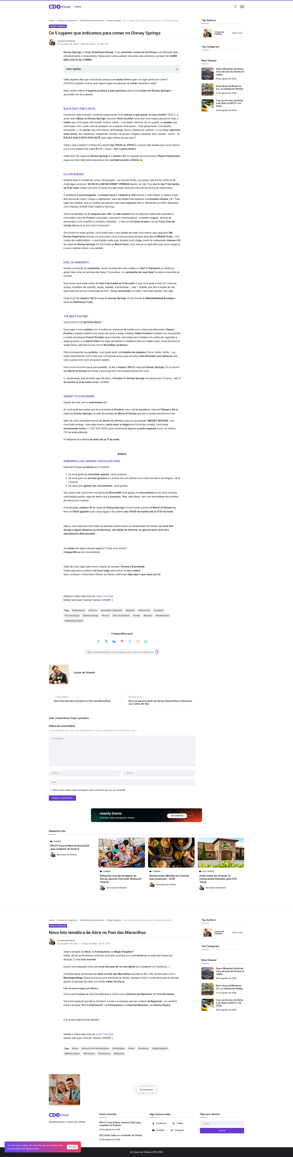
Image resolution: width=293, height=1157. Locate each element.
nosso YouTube (104, 596)
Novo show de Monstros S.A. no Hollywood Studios (229, 87)
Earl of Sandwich (121, 615)
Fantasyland (119, 1048)
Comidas (159, 610)
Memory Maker (73, 1053)
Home (51, 20)
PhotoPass (90, 1053)
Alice (76, 1048)
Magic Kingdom (114, 920)
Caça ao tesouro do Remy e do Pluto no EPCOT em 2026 (229, 103)
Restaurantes (163, 615)
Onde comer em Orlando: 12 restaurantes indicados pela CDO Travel (218, 878)
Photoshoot (105, 1053)
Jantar (137, 615)
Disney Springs (114, 20)
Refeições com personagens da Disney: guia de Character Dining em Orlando (120, 878)
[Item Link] (207, 74)
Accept (72, 1147)
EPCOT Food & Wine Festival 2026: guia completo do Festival (70, 847)
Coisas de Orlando (66, 41)
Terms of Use (32, 1148)
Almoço (93, 610)
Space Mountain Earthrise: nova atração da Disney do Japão (230, 72)
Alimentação (79, 610)
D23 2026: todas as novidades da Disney (120, 1135)
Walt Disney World (74, 621)
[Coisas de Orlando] (59, 6)
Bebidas (131, 610)
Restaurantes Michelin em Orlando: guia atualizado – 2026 (170, 877)
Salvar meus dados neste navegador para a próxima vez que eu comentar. (89, 790)
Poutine (148, 615)
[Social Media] (159, 1123)
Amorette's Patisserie (112, 610)
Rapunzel (119, 1053)
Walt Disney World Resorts (92, 20)
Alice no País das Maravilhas (96, 1048)
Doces (106, 615)
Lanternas (144, 1048)
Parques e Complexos (67, 20)
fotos (132, 1048)
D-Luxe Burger (73, 615)
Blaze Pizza (145, 610)
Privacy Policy (14, 1148)
